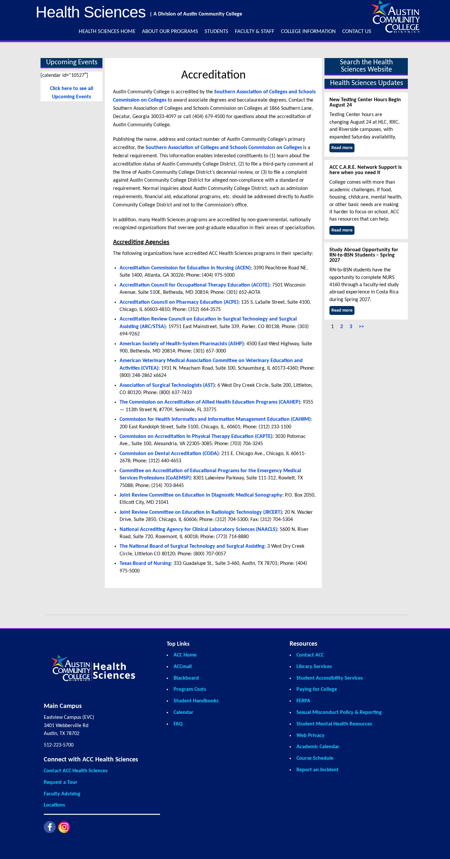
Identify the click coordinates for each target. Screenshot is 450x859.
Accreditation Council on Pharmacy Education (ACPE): (180, 302)
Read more (341, 147)
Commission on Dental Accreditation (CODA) (169, 453)
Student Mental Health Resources (334, 724)
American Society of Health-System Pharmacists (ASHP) (182, 344)
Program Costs (190, 689)
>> (361, 326)
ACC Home (185, 655)
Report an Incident (317, 770)
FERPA (303, 701)
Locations (54, 805)
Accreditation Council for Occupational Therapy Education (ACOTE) (194, 285)
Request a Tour (60, 782)
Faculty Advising (62, 794)
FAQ (178, 724)
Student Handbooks (196, 701)
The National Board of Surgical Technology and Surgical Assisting (192, 546)
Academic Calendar (317, 747)
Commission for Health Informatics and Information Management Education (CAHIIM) (215, 419)
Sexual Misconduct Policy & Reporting (339, 712)
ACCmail (183, 666)
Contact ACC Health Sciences (75, 771)
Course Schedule (314, 758)
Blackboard (186, 678)
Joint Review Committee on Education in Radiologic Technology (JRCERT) (201, 512)
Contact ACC (310, 655)
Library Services (314, 666)
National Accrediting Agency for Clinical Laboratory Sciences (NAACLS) (198, 529)
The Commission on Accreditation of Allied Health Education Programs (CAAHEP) (210, 402)
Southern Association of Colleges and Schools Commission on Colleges (224, 147)
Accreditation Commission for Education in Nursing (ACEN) (185, 268)
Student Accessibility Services (329, 678)
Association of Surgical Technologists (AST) (167, 385)
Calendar (183, 712)
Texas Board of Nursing (145, 563)
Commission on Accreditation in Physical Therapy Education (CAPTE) (196, 436)
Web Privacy (310, 735)
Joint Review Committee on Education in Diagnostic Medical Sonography (201, 495)
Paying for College (316, 689)
